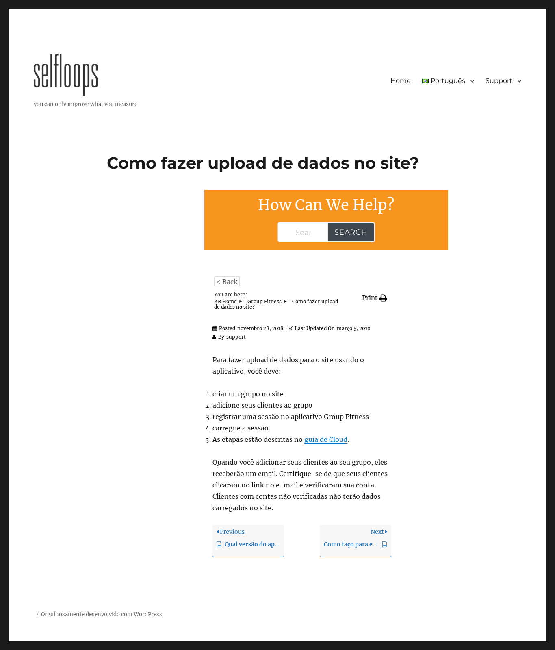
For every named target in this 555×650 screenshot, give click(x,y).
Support (499, 81)
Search (351, 232)
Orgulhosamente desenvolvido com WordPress (101, 614)
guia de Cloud (325, 439)
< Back (227, 282)
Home (400, 81)
